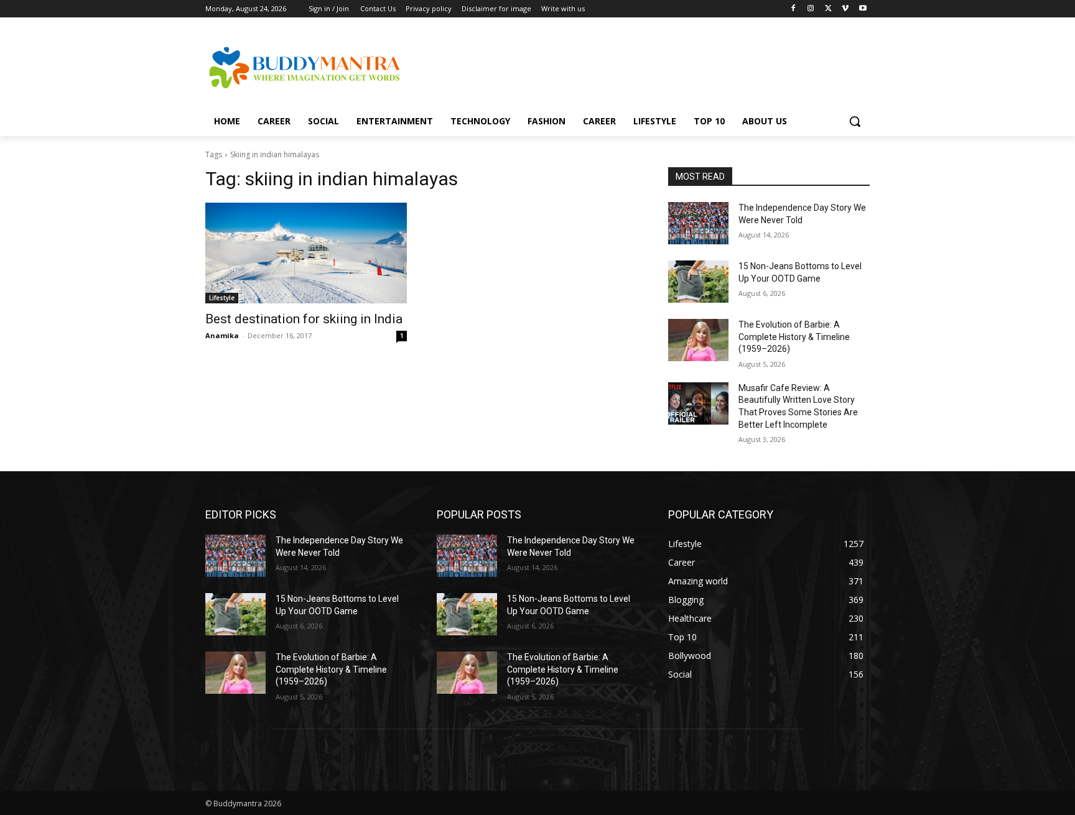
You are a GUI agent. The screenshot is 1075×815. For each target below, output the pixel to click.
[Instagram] (811, 9)
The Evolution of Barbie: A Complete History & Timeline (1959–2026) (794, 337)
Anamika (222, 335)
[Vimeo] (845, 9)
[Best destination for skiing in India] (306, 253)
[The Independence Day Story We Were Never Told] (698, 223)
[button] (855, 121)
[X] (828, 9)
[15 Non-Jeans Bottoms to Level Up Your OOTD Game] (698, 281)
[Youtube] (862, 9)
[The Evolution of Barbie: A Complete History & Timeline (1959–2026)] (698, 340)
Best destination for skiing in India (304, 318)
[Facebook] (793, 9)
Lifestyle (222, 297)
